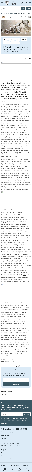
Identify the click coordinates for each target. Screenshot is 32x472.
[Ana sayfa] (2, 13)
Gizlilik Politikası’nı (7, 418)
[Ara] (23, 8)
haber (24, 275)
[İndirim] (28, 8)
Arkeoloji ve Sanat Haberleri (10, 13)
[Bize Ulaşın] (23, 3)
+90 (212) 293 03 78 (20, 429)
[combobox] (13, 8)
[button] (2, 3)
